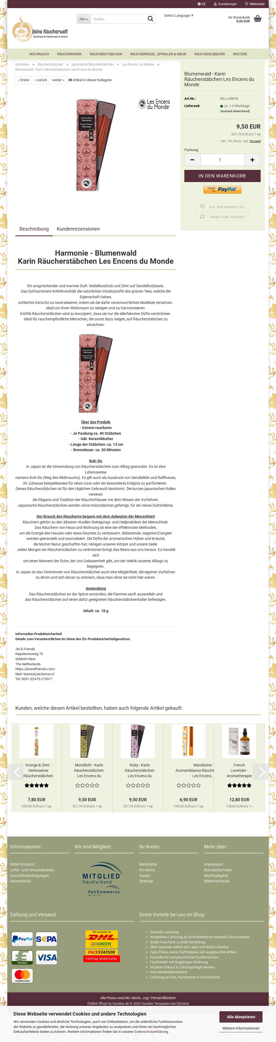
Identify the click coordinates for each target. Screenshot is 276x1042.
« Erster (23, 80)
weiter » (58, 80)
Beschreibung (34, 229)
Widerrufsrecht (22, 864)
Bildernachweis (216, 881)
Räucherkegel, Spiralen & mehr (158, 54)
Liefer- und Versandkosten (32, 870)
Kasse (144, 875)
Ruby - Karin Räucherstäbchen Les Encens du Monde (139, 771)
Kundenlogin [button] (227, 4)
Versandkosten (163, 998)
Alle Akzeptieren (241, 1017)
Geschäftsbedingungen (29, 875)
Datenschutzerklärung (151, 1032)
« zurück (40, 80)
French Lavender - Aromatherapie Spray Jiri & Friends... (239, 771)
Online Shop (97, 1003)
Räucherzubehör (209, 54)
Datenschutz (20, 881)
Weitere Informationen (241, 1028)
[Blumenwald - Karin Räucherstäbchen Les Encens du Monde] (96, 145)
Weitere (240, 54)
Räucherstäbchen (106, 54)
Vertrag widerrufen (102, 959)
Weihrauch (39, 54)
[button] (202, 4)
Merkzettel (256, 4)
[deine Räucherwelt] (40, 28)
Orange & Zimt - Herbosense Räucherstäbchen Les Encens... (38, 771)
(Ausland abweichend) (235, 111)
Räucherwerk (69, 54)
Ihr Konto (147, 870)
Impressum (213, 864)
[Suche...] (151, 19)
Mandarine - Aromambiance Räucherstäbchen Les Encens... (203, 770)
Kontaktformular (218, 870)
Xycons (183, 1003)
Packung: (191, 150)
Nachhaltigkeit (216, 875)
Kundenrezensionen (78, 229)
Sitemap (146, 881)
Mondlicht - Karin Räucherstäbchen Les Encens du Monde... (89, 771)
